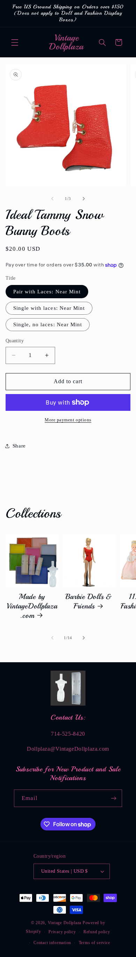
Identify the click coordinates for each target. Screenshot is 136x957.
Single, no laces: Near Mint (47, 324)
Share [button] (19, 446)
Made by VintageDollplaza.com (32, 606)
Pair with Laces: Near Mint (47, 291)
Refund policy (96, 932)
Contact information (52, 943)
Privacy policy (62, 932)
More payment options (68, 419)
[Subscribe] (114, 798)
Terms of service (94, 943)
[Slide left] (52, 199)
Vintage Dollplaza (65, 923)
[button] (15, 42)
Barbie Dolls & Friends (89, 601)
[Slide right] (83, 199)
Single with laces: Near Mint (49, 308)
